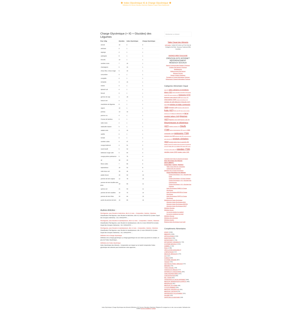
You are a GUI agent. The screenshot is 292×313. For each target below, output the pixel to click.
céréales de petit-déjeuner (182, 99)
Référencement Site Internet (177, 71)
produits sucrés (168, 144)
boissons (184, 95)
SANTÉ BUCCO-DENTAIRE (172, 297)
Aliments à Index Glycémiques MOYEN (177, 204)
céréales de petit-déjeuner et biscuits (177, 102)
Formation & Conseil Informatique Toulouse (178, 77)
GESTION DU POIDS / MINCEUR (173, 263)
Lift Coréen (168, 45)
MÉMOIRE (167, 265)
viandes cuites (183, 152)
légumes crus (174, 119)
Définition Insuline (169, 220)
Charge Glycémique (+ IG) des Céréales (179, 178)
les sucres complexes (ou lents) (175, 214)
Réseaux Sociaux (178, 73)
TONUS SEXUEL (169, 267)
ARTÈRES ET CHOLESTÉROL (173, 271)
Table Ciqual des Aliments (178, 42)
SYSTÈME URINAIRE (170, 260)
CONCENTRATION (169, 275)
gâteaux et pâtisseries (177, 113)
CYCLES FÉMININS (169, 287)
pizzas (185, 130)
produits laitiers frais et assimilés (179, 142)
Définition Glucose (169, 216)
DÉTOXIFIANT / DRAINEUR (172, 242)
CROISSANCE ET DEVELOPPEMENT (175, 279)
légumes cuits (185, 119)
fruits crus (177, 110)
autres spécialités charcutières (180, 92)
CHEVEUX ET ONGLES (171, 269)
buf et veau (184, 97)
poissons (181, 133)
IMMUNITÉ (167, 234)
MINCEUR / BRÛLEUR (170, 254)
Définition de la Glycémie (171, 218)
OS (165, 256)
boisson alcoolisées (173, 95)
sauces (184, 146)
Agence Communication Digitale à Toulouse (178, 65)
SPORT (166, 232)
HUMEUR (167, 258)
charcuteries (170, 99)
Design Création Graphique (178, 75)
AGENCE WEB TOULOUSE (178, 55)
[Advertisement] (146, 19)
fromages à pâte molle (183, 107)
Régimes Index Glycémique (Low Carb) (174, 222)
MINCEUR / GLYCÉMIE (170, 285)
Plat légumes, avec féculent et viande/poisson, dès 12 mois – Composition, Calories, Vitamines (129, 228)
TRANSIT (167, 262)
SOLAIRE (167, 295)
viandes (183, 149)
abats (166, 90)
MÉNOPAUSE (168, 283)
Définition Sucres (169, 210)
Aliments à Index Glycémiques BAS (176, 202)
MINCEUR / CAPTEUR (170, 291)
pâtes (171, 146)
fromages (173, 107)
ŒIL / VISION (167, 277)
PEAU (166, 248)
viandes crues (170, 152)
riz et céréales (178, 146)
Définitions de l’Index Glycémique (110, 243)
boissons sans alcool (172, 97)
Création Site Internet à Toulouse (178, 67)
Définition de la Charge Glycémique (111, 235)
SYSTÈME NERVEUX (170, 244)
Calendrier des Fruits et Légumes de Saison (176, 158)
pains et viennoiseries (176, 130)
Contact (153, 308)
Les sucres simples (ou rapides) (175, 212)
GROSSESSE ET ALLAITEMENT (173, 293)
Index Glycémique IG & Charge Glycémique (146, 3)
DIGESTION (167, 238)
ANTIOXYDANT (168, 240)
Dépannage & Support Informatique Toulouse (178, 79)
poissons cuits (179, 136)
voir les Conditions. (146, 308)
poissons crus (169, 136)
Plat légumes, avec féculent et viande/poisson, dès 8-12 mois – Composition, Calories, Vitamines (129, 220)
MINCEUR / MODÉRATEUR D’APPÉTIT (175, 281)
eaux (166, 104)
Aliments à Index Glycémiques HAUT (177, 206)
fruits (169, 110)
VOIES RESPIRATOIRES (171, 273)
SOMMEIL (167, 246)
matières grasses (174, 126)
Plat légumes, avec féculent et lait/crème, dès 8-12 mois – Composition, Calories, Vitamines (128, 213)
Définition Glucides (169, 208)
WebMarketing (178, 69)
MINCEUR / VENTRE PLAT (171, 289)
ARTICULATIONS (169, 236)
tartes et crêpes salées (171, 149)
